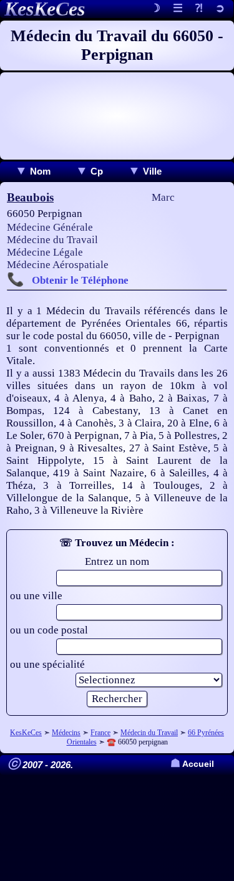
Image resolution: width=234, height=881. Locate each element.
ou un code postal (49, 630)
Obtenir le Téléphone (80, 280)
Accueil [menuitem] (192, 764)
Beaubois (30, 197)
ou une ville (36, 596)
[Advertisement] (117, 116)
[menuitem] (33, 171)
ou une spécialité (47, 664)
